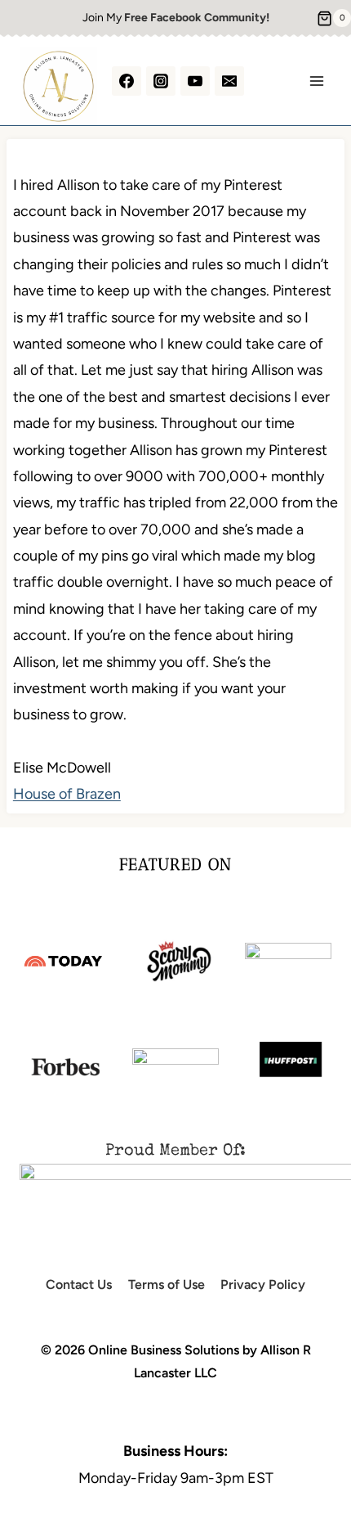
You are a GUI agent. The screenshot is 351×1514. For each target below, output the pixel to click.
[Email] (229, 81)
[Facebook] (126, 81)
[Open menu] (316, 80)
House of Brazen (67, 794)
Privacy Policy (262, 1284)
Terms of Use (166, 1284)
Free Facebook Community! (196, 18)
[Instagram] (161, 81)
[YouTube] (195, 81)
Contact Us (79, 1284)
